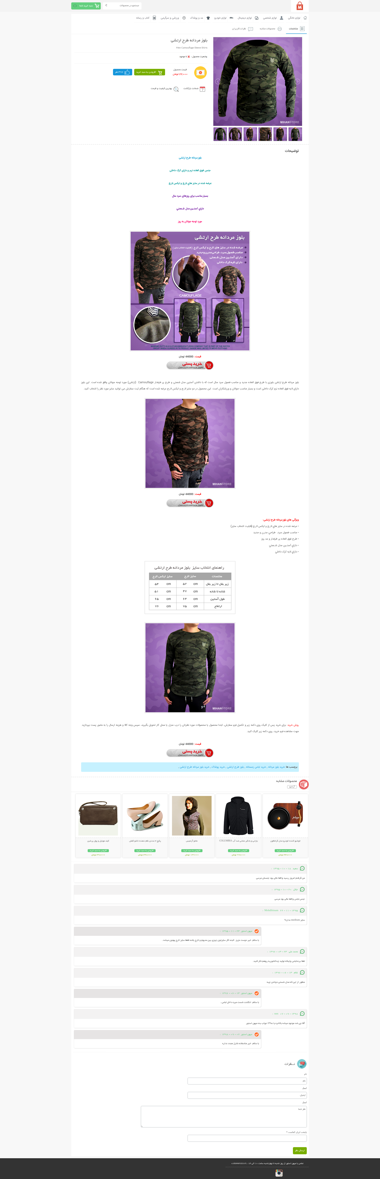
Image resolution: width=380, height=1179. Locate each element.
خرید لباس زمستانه (256, 767)
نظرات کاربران (239, 29)
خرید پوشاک (218, 767)
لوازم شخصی (270, 18)
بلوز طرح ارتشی (235, 767)
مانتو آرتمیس (192, 841)
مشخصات (293, 29)
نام (305, 1074)
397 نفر (119, 72)
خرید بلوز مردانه (276, 767)
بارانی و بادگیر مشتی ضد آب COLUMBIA (238, 841)
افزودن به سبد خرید (146, 72)
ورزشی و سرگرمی (170, 18)
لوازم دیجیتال (245, 18)
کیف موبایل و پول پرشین (98, 841)
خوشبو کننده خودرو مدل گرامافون (285, 841)
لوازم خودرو (220, 18)
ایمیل (304, 1088)
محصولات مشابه (267, 29)
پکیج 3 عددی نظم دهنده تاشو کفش (145, 841)
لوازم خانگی (294, 18)
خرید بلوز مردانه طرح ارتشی (194, 767)
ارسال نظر (300, 1150)
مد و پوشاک (196, 18)
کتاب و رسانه (142, 18)
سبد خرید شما (86, 6)
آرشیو (292, 787)
